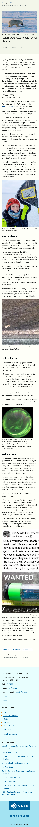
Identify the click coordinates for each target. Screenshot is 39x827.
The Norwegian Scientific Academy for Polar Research (18, 787)
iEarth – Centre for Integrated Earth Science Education (18, 772)
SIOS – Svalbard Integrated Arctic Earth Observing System (17, 793)
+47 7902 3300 (12, 684)
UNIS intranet (8, 726)
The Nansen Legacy (9, 782)
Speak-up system (10, 734)
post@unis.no (12, 688)
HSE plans (7, 729)
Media (5, 719)
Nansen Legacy (7, 106)
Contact (4, 696)
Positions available (10, 716)
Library (6, 722)
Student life (27, 650)
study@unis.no (21, 692)
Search (4, 700)
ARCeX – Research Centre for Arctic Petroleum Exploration (19, 747)
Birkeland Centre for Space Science (15, 763)
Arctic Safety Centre (9, 752)
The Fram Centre (8, 767)
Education (6, 650)
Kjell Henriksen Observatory (12, 777)
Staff (5, 712)
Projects (16, 650)
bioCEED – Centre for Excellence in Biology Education (18, 758)
